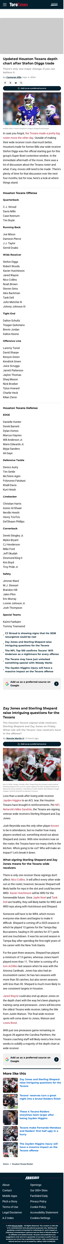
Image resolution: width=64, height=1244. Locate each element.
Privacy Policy (38, 1201)
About (6, 1184)
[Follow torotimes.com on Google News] (56, 684)
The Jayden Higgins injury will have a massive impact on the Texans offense (29, 669)
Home (6, 1164)
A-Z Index (8, 1218)
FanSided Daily (39, 1195)
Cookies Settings (40, 1218)
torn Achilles (10, 966)
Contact (7, 1190)
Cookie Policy (38, 1206)
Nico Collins (18, 879)
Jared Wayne (11, 996)
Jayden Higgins (12, 800)
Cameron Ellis (13, 77)
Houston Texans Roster (22, 1164)
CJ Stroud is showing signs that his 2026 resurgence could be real (30, 635)
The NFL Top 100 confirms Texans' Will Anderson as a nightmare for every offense (32, 652)
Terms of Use (10, 1206)
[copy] (21, 83)
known (55, 825)
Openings (35, 1184)
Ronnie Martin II (15, 738)
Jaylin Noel (39, 897)
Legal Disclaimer (12, 1212)
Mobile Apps (9, 1195)
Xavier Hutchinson (20, 893)
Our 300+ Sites (38, 1190)
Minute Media (17, 1226)
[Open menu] (5, 4)
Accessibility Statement (44, 1212)
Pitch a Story (9, 1201)
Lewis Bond (10, 1022)
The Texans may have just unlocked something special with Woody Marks (28, 661)
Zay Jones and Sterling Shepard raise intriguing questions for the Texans (28, 644)
